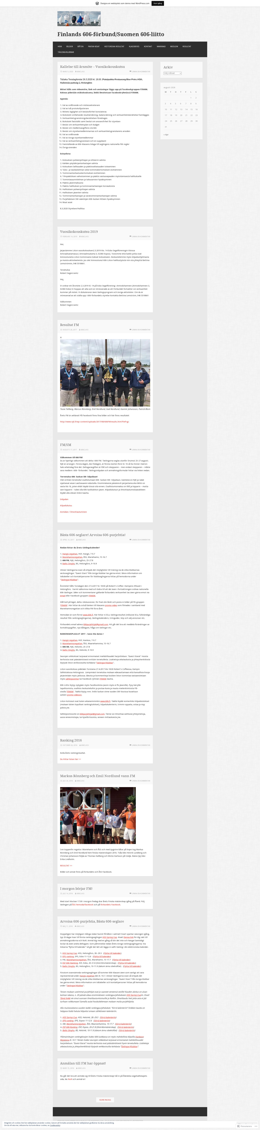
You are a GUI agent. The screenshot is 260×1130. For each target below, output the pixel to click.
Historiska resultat (114, 46)
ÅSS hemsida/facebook (82, 904)
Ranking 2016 (71, 740)
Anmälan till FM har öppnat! (83, 1063)
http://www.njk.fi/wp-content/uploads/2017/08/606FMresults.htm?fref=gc (94, 421)
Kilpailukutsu (66, 505)
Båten (80, 46)
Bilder (69, 46)
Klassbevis (134, 46)
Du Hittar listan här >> (70, 759)
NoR (70, 1079)
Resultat (187, 46)
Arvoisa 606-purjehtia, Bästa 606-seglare (92, 921)
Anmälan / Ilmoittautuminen (73, 512)
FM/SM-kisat (94, 46)
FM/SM (65, 445)
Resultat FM (69, 325)
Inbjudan (64, 499)
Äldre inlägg (105, 1100)
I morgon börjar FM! (76, 889)
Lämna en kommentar (141, 72)
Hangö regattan (87, 976)
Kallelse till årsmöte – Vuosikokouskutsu (92, 67)
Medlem (174, 46)
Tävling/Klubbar (66, 52)
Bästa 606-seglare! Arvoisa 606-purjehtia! (93, 535)
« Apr (166, 134)
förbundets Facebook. (111, 904)
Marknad (161, 46)
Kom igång (158, 3)
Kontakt (148, 46)
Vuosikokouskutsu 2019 (79, 232)
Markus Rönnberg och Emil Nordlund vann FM (97, 776)
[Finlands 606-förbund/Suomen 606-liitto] (79, 25)
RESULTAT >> (66, 865)
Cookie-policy (55, 1125)
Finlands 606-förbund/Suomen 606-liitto (110, 34)
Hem (60, 46)
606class (81, 72)
